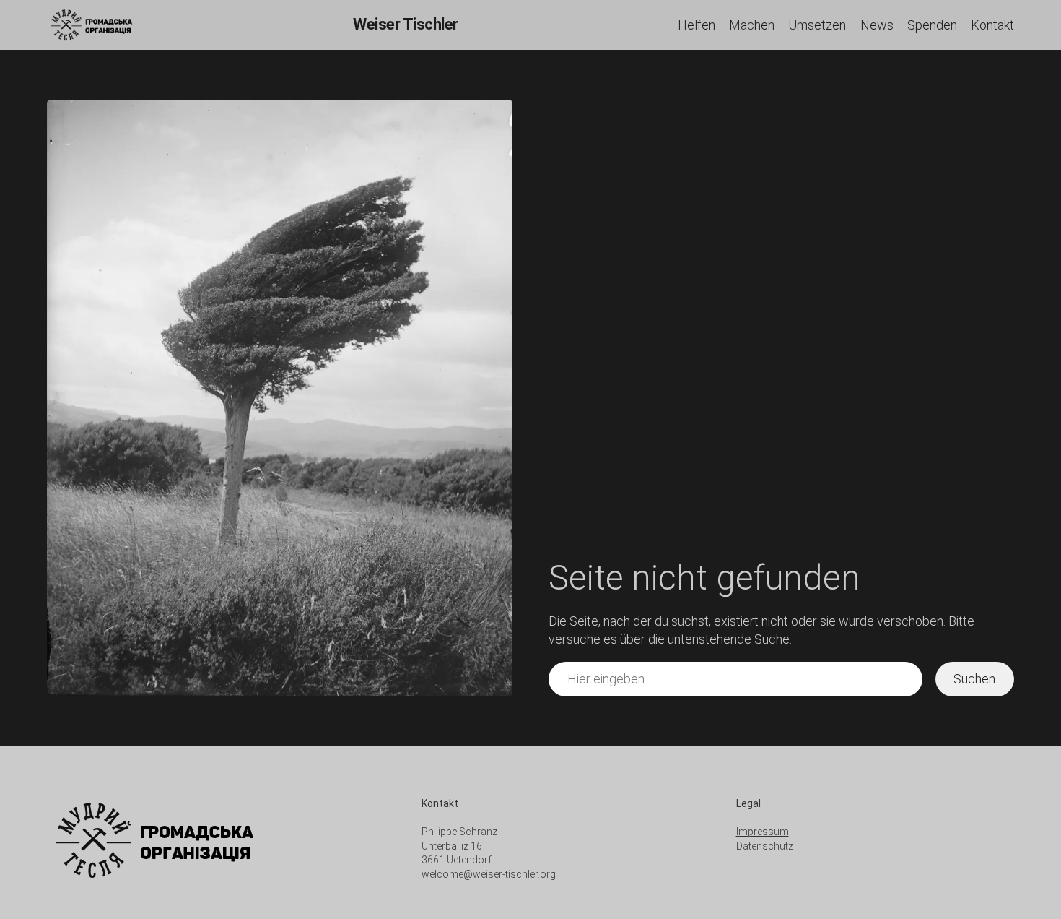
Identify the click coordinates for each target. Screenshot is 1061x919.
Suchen (974, 678)
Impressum (762, 831)
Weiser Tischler (405, 24)
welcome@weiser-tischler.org (489, 874)
